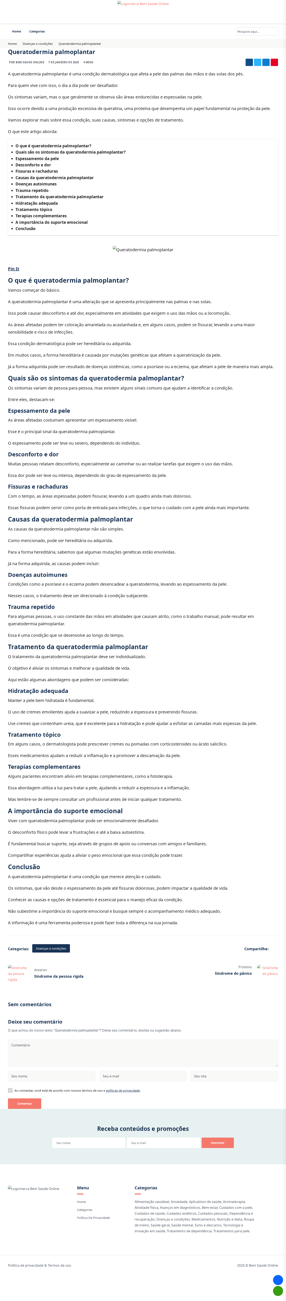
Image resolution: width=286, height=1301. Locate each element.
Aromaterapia (234, 1201)
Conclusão (25, 228)
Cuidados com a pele (235, 1207)
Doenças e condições (38, 43)
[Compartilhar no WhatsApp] (278, 1291)
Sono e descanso (208, 1225)
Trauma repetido (32, 190)
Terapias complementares (41, 216)
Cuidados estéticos (181, 1213)
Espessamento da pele (37, 158)
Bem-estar (210, 1207)
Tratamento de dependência (189, 1231)
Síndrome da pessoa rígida (59, 976)
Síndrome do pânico (233, 973)
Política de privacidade (93, 1218)
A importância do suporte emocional (51, 222)
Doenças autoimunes (36, 184)
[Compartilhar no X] (257, 62)
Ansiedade (179, 1201)
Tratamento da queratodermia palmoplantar (59, 196)
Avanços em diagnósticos (180, 1207)
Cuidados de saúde (150, 1213)
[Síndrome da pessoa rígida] (18, 973)
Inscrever (217, 1143)
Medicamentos (203, 1219)
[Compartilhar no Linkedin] (266, 62)
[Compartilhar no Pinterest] (274, 62)
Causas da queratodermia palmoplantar (54, 177)
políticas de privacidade (123, 1090)
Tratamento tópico (33, 209)
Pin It (13, 269)
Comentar (24, 1104)
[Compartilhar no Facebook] (249, 62)
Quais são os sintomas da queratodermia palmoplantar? (70, 152)
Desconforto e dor (33, 165)
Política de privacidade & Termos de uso (39, 1265)
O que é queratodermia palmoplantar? (53, 146)
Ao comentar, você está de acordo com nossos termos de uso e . (77, 1090)
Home (16, 31)
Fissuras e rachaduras (36, 171)
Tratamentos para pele (231, 1231)
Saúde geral (160, 1225)
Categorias (37, 31)
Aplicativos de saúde (205, 1201)
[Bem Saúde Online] (143, 11)
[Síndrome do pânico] (267, 970)
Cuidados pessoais (213, 1213)
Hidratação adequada (36, 203)
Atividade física (146, 1207)
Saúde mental (182, 1225)
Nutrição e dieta (229, 1219)
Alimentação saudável (152, 1201)
